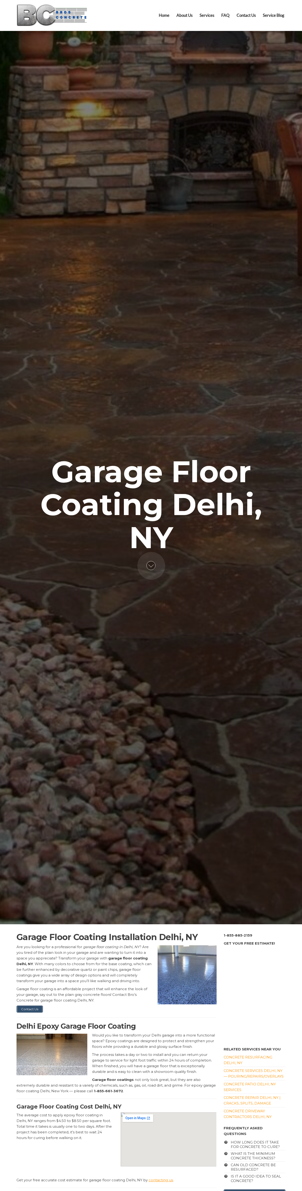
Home (164, 15)
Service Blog (273, 15)
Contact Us (246, 15)
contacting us (161, 1180)
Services (207, 15)
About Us (184, 15)
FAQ (225, 15)
